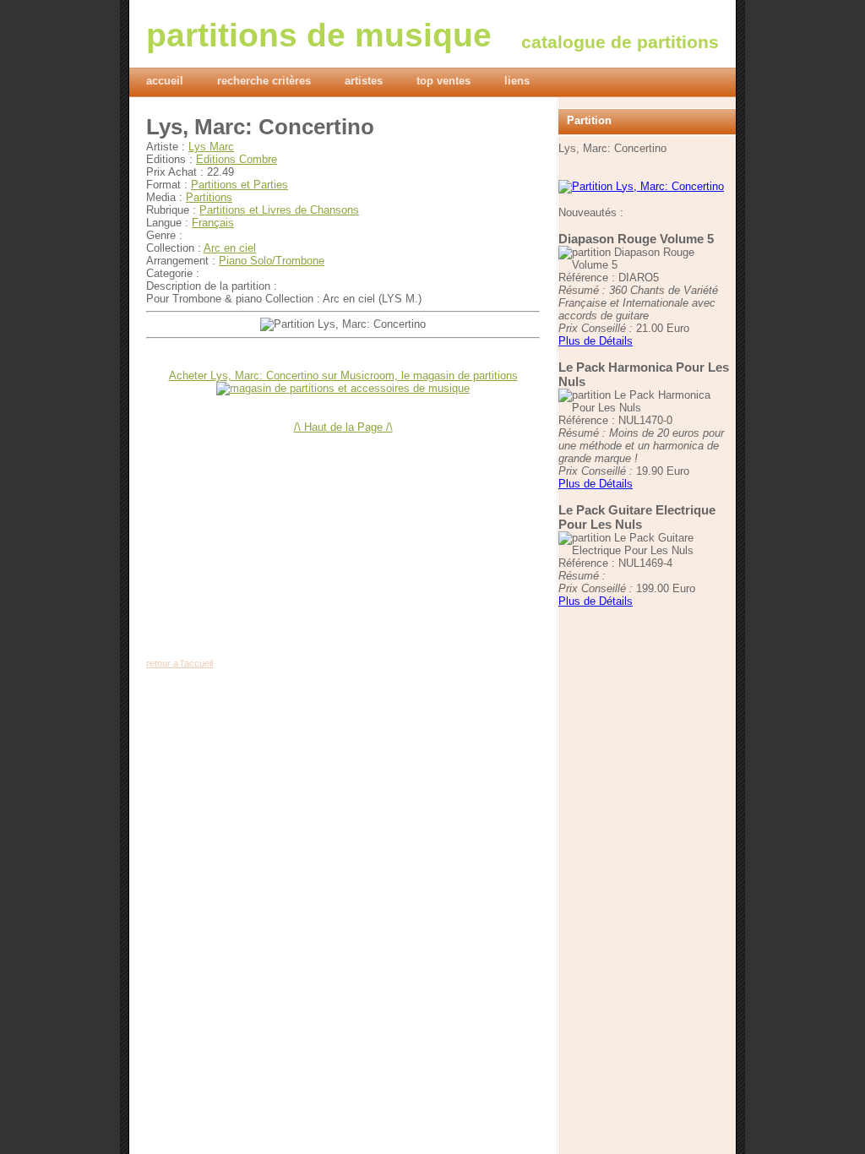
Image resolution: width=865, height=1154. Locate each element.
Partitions (209, 197)
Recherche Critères (264, 80)
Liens (517, 80)
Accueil (164, 80)
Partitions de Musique (319, 35)
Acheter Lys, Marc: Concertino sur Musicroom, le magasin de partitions (343, 375)
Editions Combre (236, 159)
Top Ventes (443, 80)
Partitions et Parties (239, 184)
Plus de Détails (595, 341)
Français (213, 222)
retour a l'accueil (179, 663)
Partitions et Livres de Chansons (279, 210)
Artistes (364, 80)
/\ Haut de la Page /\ (343, 427)
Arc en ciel (230, 248)
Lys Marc (211, 146)
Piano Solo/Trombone (271, 260)
